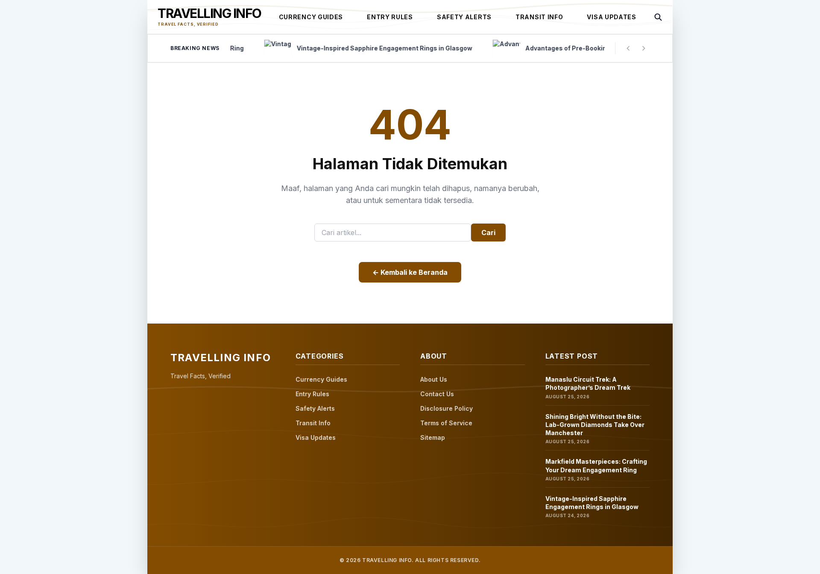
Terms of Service (446, 423)
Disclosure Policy (446, 408)
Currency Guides (311, 17)
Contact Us (437, 393)
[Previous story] (628, 48)
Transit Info (539, 17)
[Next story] (644, 48)
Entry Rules (390, 17)
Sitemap (432, 437)
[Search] (658, 17)
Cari (488, 232)
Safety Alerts (464, 17)
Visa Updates (611, 17)
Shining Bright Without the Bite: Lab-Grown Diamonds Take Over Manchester (594, 425)
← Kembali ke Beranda (410, 272)
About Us (433, 379)
